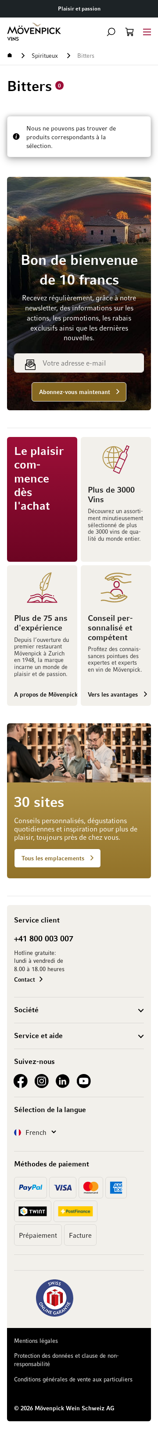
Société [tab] (26, 1009)
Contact (24, 979)
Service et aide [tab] (38, 1035)
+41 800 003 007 (43, 938)
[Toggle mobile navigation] (147, 32)
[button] (111, 32)
